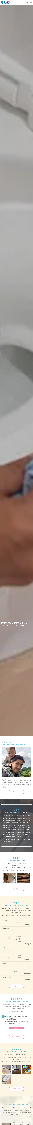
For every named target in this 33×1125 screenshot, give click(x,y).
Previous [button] (1, 879)
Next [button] (31, 879)
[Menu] (30, 2)
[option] (9, 879)
